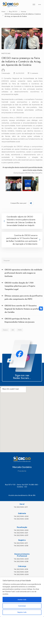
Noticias (23, 12)
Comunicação (6, 73)
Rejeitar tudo (22, 612)
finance (5, 330)
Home (3, 12)
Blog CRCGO (13, 12)
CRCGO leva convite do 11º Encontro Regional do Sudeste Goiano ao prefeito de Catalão (22, 309)
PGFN (19, 330)
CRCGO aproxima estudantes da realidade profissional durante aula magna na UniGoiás (23, 273)
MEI (13, 330)
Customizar (22, 606)
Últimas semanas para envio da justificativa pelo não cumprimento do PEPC (23, 297)
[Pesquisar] (22, 260)
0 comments (34, 73)
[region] (22, 597)
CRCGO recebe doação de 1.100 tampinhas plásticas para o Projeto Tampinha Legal (20, 286)
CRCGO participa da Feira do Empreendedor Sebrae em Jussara (19, 320)
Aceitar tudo (22, 600)
